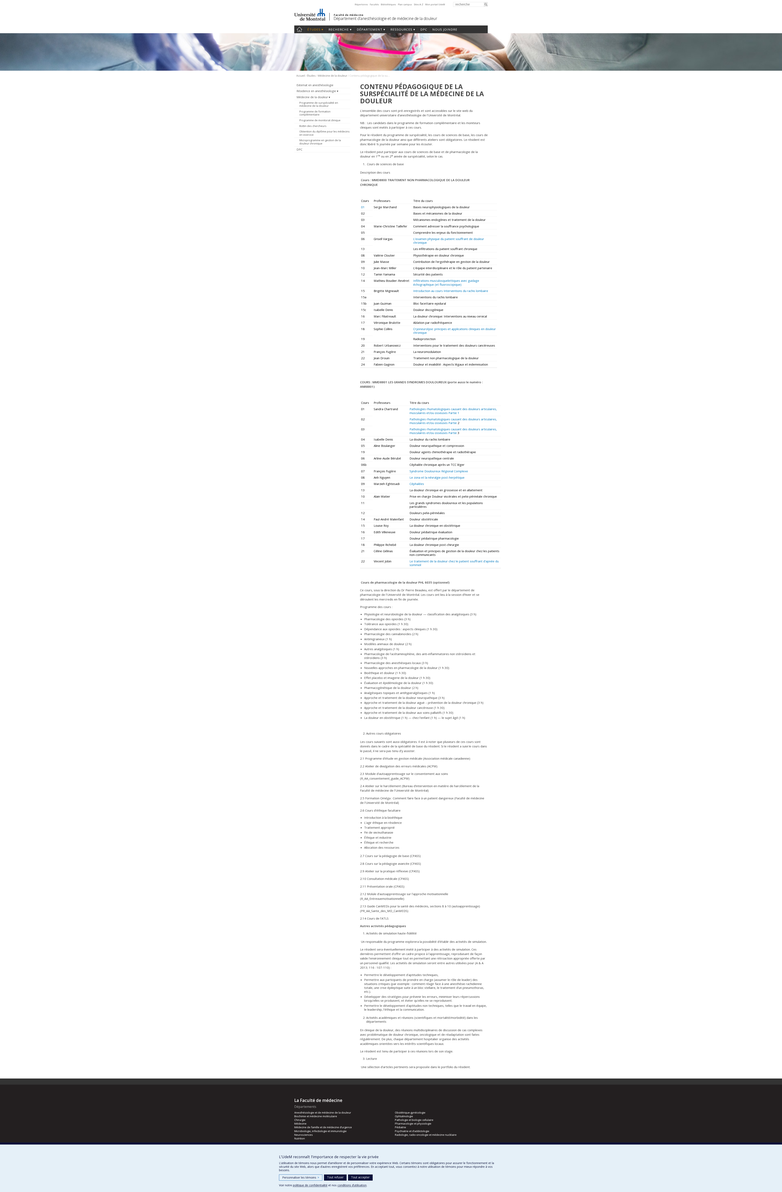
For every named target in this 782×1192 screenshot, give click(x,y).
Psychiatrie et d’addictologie (412, 1131)
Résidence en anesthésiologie (316, 91)
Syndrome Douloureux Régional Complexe (439, 471)
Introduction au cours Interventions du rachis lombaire (450, 291)
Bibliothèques (388, 4)
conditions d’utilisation (352, 1185)
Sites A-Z (418, 4)
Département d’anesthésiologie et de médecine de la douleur (385, 18)
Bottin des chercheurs (312, 126)
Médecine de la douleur (332, 75)
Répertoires (361, 4)
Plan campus (405, 4)
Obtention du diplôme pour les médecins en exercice (324, 133)
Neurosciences (303, 1135)
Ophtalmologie (404, 1116)
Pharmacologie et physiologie (413, 1123)
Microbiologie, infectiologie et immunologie (320, 1131)
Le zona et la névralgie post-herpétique (437, 477)
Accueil (299, 29)
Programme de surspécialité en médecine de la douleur (318, 104)
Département (369, 29)
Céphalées (417, 484)
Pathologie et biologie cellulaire (414, 1120)
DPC (423, 29)
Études (314, 29)
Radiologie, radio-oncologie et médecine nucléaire (426, 1135)
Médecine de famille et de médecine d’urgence (323, 1127)
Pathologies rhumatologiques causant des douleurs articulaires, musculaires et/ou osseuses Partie (453, 421)
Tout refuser (335, 1177)
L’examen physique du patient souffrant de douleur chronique (448, 241)
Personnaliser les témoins (300, 1177)
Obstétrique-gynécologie (410, 1112)
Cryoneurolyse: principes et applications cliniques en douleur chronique (454, 331)
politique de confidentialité (310, 1185)
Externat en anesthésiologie (315, 85)
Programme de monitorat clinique (319, 120)
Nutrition (299, 1138)
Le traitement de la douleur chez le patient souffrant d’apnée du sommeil (454, 563)
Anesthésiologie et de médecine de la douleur (322, 1112)
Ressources (401, 29)
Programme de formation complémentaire (315, 113)
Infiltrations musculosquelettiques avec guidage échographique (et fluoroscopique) (446, 282)
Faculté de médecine (348, 15)
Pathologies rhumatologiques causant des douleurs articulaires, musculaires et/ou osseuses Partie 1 (453, 411)
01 (363, 207)
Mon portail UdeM (435, 4)
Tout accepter (360, 1177)
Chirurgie (299, 1120)
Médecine (300, 1123)
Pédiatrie (400, 1127)
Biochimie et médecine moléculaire (315, 1116)
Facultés (374, 4)
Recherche (338, 29)
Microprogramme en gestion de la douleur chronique (320, 141)
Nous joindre (444, 29)
